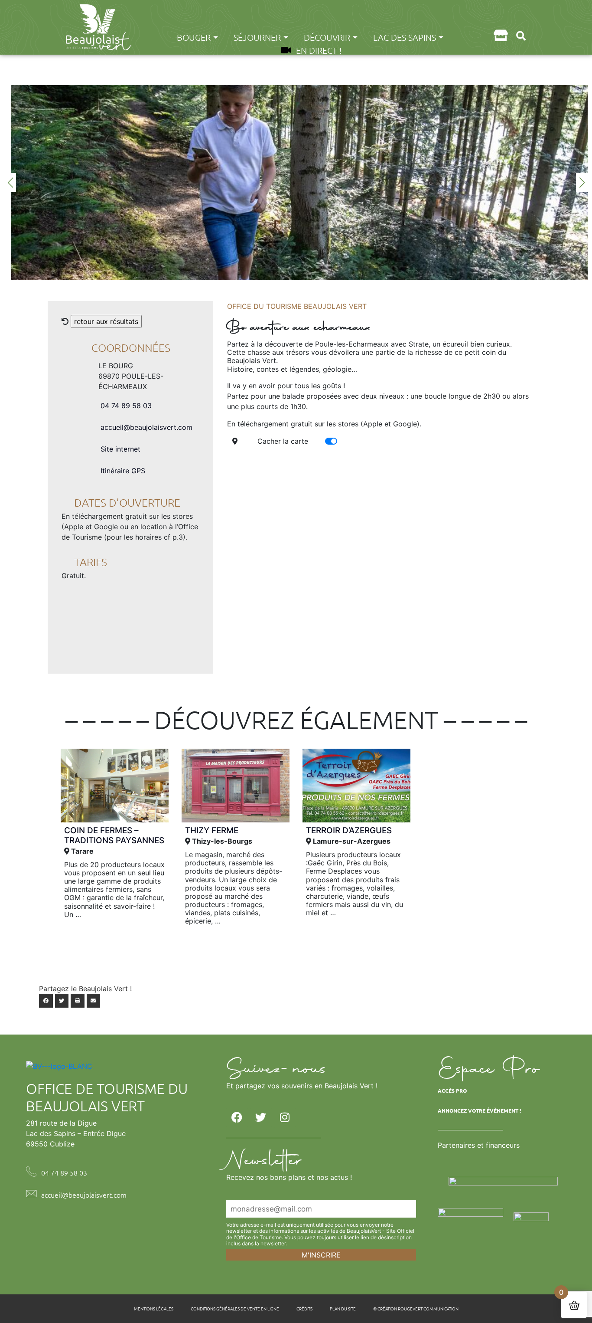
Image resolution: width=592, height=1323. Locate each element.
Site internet (120, 449)
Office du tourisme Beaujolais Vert (297, 306)
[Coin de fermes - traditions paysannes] (115, 785)
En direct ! (319, 50)
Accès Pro (452, 1090)
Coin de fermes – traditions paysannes (114, 835)
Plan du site (343, 1308)
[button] (521, 36)
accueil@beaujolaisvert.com (146, 427)
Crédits (304, 1308)
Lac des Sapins (404, 37)
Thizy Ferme (211, 830)
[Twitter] (261, 1117)
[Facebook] (237, 1117)
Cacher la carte (282, 441)
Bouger (194, 37)
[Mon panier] (500, 35)
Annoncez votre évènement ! (479, 1110)
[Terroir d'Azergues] (356, 785)
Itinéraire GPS (123, 470)
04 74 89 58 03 (126, 405)
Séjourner (257, 37)
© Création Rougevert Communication (416, 1308)
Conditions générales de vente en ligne (235, 1308)
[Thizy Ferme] (235, 785)
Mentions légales (153, 1308)
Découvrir (327, 37)
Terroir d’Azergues (349, 830)
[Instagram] (285, 1117)
